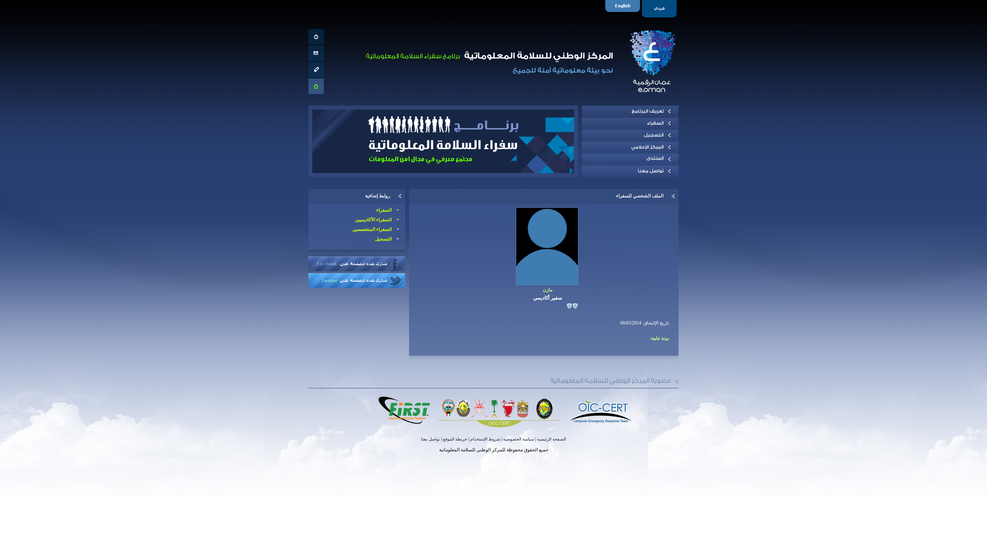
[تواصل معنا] (316, 53)
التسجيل (383, 239)
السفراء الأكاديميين (373, 219)
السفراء (384, 210)
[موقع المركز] (316, 86)
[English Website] (623, 8)
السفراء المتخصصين (372, 229)
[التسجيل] (630, 135)
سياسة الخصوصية (518, 439)
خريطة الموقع (455, 439)
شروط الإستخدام (485, 439)
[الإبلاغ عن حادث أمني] (316, 69)
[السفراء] (630, 123)
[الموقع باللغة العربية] (660, 8)
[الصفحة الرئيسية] (316, 36)
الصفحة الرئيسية (551, 439)
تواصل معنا (430, 439)
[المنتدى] (630, 159)
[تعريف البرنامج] (630, 111)
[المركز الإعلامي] (630, 147)
